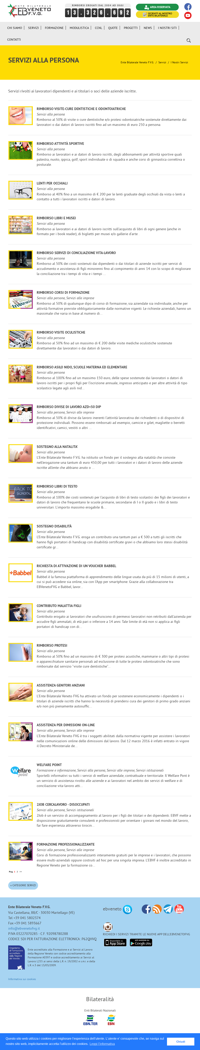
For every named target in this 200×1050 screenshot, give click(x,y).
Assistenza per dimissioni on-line (66, 725)
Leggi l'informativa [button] (102, 1044)
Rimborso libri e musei (56, 218)
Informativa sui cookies (22, 979)
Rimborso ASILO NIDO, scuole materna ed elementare (82, 367)
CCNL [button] (98, 28)
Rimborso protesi (52, 646)
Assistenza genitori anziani (61, 685)
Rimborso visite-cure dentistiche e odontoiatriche (81, 109)
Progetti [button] (131, 28)
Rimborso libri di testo (57, 486)
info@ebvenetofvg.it (24, 928)
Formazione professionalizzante (66, 844)
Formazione (54, 28)
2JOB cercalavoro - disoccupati (63, 805)
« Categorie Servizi (23, 885)
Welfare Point (49, 765)
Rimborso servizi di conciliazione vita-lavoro (76, 253)
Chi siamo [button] (14, 28)
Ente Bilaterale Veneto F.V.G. (137, 62)
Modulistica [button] (79, 28)
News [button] (148, 28)
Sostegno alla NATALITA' (57, 447)
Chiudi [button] (180, 1041)
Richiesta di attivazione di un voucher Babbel (76, 566)
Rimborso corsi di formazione (63, 293)
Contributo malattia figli (59, 606)
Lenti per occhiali (52, 183)
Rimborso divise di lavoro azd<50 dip (69, 407)
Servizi (162, 62)
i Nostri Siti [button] (167, 28)
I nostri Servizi (179, 62)
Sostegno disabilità (54, 526)
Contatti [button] (14, 39)
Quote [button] (113, 28)
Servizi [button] (33, 28)
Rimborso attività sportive (60, 144)
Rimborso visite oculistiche (61, 332)
